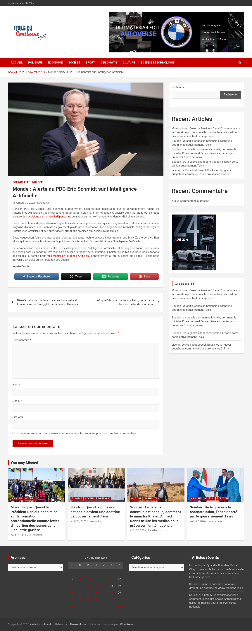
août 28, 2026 (78, 521)
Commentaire (22, 340)
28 (80, 599)
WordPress (127, 624)
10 (103, 579)
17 (103, 585)
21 (80, 592)
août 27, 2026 (138, 530)
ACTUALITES (151, 498)
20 (72, 592)
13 (72, 585)
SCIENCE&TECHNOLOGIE (157, 62)
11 (111, 579)
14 (80, 585)
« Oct (71, 606)
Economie (55, 62)
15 (88, 585)
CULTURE (129, 62)
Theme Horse (78, 624)
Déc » (120, 606)
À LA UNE (17, 498)
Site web (18, 417)
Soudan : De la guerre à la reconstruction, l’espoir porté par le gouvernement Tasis (213, 511)
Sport (90, 62)
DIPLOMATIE (109, 62)
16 (95, 585)
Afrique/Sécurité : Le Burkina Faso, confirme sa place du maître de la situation (125, 302)
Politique (35, 62)
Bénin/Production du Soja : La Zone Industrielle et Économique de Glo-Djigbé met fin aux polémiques (47, 302)
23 (95, 592)
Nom (16, 384)
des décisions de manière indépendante (46, 216)
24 (103, 592)
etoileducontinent (40, 624)
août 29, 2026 (19, 535)
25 (111, 592)
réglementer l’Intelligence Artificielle (68, 256)
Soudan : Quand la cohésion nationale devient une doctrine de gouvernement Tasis (95, 511)
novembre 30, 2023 (24, 202)
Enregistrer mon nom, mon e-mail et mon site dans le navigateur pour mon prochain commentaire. (77, 433)
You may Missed (24, 463)
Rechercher (179, 87)
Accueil (17, 62)
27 (72, 599)
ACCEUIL (30, 498)
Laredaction (44, 202)
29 (88, 599)
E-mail (17, 400)
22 (88, 592)
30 (95, 599)
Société (74, 62)
